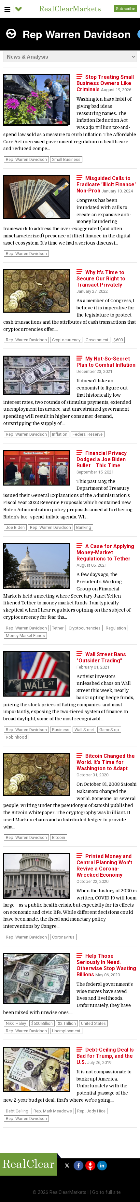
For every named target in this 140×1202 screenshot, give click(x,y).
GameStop (109, 729)
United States (93, 1023)
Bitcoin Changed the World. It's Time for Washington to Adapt (106, 762)
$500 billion (42, 1023)
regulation (116, 628)
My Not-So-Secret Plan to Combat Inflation (106, 362)
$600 (118, 339)
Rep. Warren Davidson (26, 159)
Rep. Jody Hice (91, 1111)
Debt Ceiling (17, 1111)
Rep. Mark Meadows (53, 1111)
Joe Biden (15, 527)
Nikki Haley (16, 1023)
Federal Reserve (88, 434)
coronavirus (63, 937)
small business (66, 159)
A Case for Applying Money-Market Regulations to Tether (105, 552)
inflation (59, 434)
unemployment (66, 1030)
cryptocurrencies (85, 628)
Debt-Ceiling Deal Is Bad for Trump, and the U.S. (105, 1056)
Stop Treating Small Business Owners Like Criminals (105, 83)
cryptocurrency (66, 339)
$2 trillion (67, 1023)
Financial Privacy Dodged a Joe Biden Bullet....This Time (102, 459)
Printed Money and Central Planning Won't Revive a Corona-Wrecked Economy (104, 865)
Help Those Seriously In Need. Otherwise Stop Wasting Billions (106, 965)
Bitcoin (58, 837)
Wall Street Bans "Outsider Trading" (101, 657)
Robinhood (16, 737)
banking (83, 527)
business (60, 729)
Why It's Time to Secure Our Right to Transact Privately (101, 278)
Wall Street (84, 729)
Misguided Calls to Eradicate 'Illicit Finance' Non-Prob (106, 184)
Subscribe (125, 8)
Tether (57, 628)
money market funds (25, 635)
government (97, 339)
